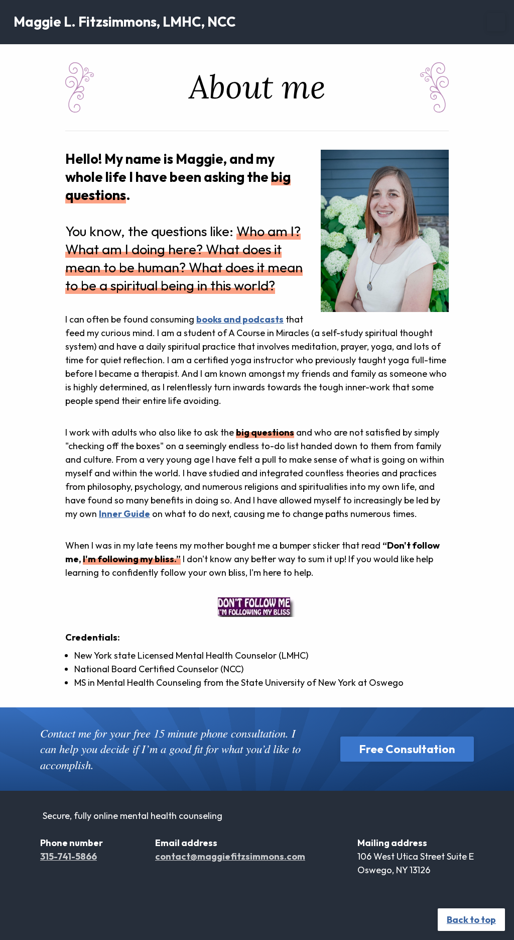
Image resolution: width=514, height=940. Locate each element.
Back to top (471, 919)
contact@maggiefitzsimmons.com (230, 856)
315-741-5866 (68, 856)
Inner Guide (124, 513)
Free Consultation (407, 749)
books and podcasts (240, 319)
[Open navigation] (496, 22)
